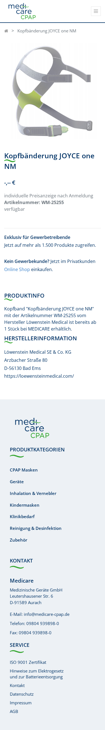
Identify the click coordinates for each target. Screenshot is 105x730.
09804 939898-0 (42, 623)
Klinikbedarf (22, 516)
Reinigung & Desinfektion (36, 528)
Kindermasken (24, 505)
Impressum (21, 702)
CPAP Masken (24, 470)
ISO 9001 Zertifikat (28, 662)
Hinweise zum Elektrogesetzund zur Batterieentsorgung (37, 673)
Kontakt (17, 685)
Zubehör (18, 540)
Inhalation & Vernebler (33, 493)
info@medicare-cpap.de (46, 614)
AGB (14, 711)
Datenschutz (22, 694)
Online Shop (17, 269)
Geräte (17, 481)
